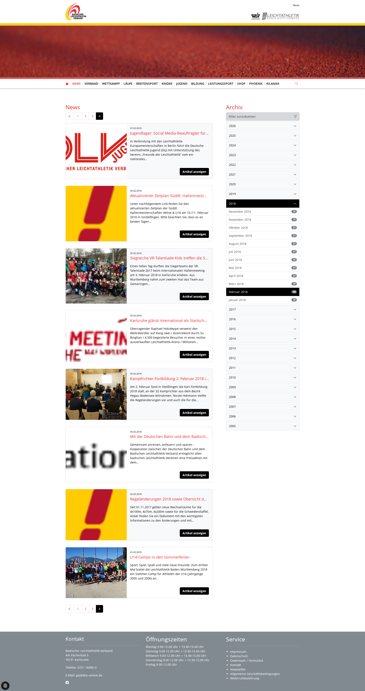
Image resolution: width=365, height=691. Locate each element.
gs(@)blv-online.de (89, 675)
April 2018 (262, 276)
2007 (232, 407)
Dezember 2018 (262, 212)
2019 (232, 194)
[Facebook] (67, 682)
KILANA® (272, 84)
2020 (232, 184)
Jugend (181, 84)
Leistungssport (220, 84)
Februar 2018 (262, 292)
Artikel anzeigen (194, 172)
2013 (232, 348)
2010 (232, 377)
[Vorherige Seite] (78, 116)
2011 (232, 368)
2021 (232, 174)
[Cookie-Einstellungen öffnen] (5, 685)
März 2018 (262, 284)
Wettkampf (111, 84)
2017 (232, 309)
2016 (232, 319)
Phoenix (256, 84)
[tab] (262, 126)
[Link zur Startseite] (76, 11)
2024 (232, 145)
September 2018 (262, 236)
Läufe (128, 84)
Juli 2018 (262, 252)
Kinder (167, 84)
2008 (232, 397)
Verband (91, 84)
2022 (232, 165)
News (76, 84)
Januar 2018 (262, 300)
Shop (241, 84)
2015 (232, 329)
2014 (232, 339)
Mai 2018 (262, 268)
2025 (232, 136)
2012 (232, 358)
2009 (232, 387)
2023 (232, 155)
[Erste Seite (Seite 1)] (69, 116)
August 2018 (262, 244)
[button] (91, 79)
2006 (232, 416)
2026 (232, 126)
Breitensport (147, 84)
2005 (232, 426)
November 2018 (262, 220)
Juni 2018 (262, 260)
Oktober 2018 (262, 228)
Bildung (197, 84)
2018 (232, 204)
